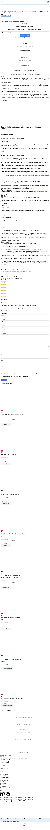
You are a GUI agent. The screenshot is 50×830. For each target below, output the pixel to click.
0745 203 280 (7, 759)
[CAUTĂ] (47, 6)
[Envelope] (8, 794)
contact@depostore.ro (8, 761)
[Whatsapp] (5, 794)
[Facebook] (1, 794)
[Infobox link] (24, 715)
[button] (6, 424)
